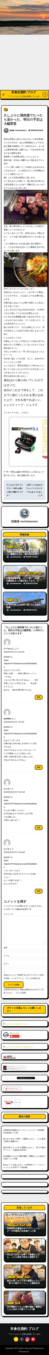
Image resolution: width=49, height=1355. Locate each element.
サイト (6, 964)
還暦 (21, 547)
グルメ (9, 547)
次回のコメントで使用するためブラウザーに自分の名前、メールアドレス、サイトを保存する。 (24, 976)
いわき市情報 (12, 573)
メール (6, 956)
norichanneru (20, 130)
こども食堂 (12, 1251)
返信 (38, 697)
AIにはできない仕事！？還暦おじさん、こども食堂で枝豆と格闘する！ (23, 1255)
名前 (5, 948)
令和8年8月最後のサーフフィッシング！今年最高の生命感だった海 (23, 1229)
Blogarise (37, 1348)
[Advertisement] (24, 60)
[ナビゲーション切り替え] (3, 94)
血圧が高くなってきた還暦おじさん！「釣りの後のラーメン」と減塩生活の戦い (24, 1283)
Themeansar (23, 1351)
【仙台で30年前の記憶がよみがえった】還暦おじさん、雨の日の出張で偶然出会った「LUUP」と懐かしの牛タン (24, 554)
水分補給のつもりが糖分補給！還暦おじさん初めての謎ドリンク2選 (24, 1308)
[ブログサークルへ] (14, 1068)
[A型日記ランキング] (9, 1057)
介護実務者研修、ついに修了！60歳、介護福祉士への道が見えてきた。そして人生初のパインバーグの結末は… (23, 580)
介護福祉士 (32, 573)
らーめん (11, 1277)
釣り (28, 1225)
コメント (8, 914)
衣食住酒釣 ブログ (23, 92)
